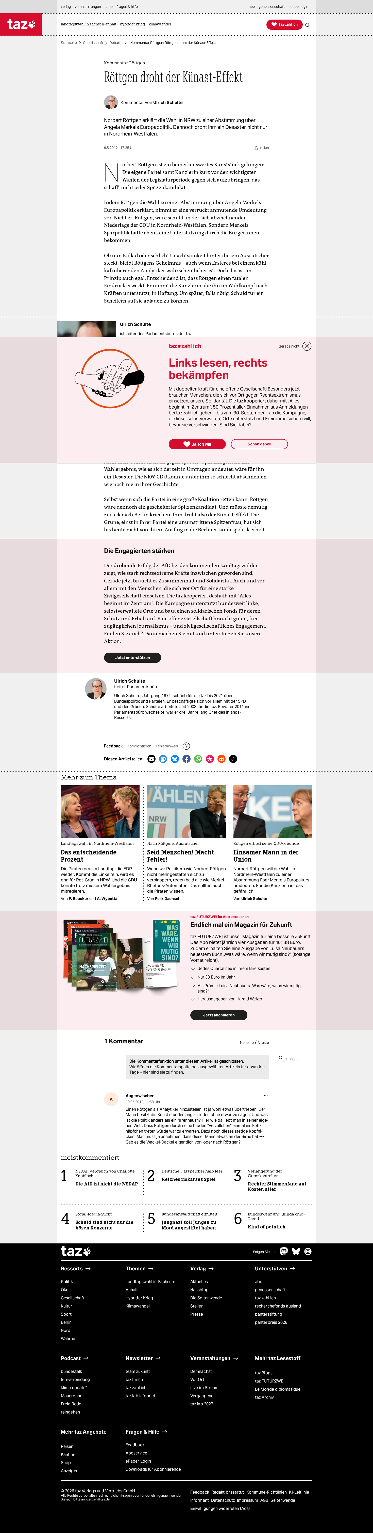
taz (76, 1252)
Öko (65, 1289)
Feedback (135, 1445)
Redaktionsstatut (228, 1492)
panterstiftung (268, 1314)
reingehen (70, 1412)
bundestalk (71, 1371)
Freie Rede (71, 1404)
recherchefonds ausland (278, 1306)
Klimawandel (138, 1306)
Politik (67, 1281)
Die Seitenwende (206, 1298)
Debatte (116, 42)
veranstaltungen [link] (88, 6)
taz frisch (134, 1379)
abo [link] (252, 6)
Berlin (66, 1322)
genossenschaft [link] (272, 6)
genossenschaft (270, 1289)
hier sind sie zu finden (163, 1072)
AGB (264, 1500)
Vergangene (201, 1396)
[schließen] (307, 346)
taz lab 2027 (201, 1404)
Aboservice (136, 1453)
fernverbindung (75, 1379)
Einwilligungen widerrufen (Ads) (220, 1508)
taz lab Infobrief (140, 1396)
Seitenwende (282, 1500)
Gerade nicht (289, 346)
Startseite (69, 42)
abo (258, 1281)
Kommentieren (139, 746)
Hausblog (199, 1289)
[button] (309, 24)
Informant (200, 1500)
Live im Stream (204, 1387)
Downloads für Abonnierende (153, 1469)
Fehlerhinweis (167, 746)
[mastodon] (284, 1254)
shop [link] (109, 6)
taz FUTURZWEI (269, 1381)
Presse (196, 1314)
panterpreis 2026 (271, 1322)
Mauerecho (71, 1396)
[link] (90, 24)
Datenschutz (223, 1500)
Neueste (247, 1042)
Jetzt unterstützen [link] (132, 657)
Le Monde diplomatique (277, 1389)
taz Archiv (264, 1397)
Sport (66, 1314)
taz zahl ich (265, 1298)
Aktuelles (199, 1281)
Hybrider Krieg (139, 1298)
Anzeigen (69, 1471)
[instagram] (308, 1254)
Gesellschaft (93, 42)
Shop (66, 1462)
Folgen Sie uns (264, 1252)
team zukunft (138, 1371)
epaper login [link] (298, 6)
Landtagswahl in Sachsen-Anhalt (150, 1285)
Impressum (248, 1500)
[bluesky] (296, 1254)
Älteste (263, 1042)
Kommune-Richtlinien (267, 1492)
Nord (65, 1330)
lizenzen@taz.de (98, 1499)
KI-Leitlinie (299, 1492)
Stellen (197, 1306)
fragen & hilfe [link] (127, 6)
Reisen (67, 1446)
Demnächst (201, 1371)
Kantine (68, 1454)
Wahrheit (69, 1338)
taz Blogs (264, 1373)
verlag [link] (66, 6)
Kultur (66, 1306)
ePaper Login (138, 1461)
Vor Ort (197, 1379)
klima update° (74, 1387)
